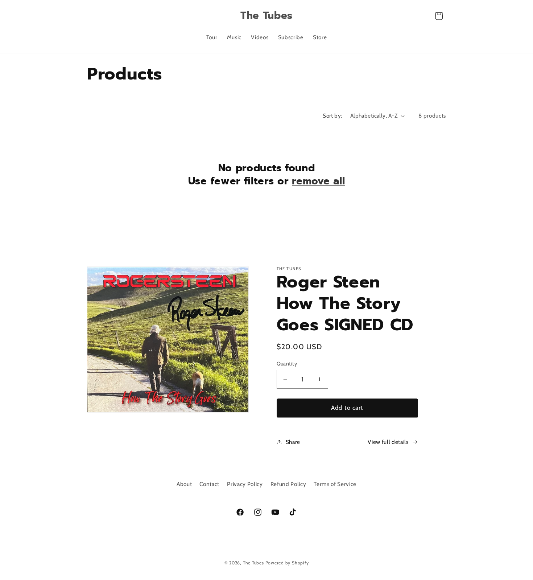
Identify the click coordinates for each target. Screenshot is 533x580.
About (184, 484)
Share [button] (293, 441)
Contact (209, 484)
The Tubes (253, 562)
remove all (318, 181)
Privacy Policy (245, 484)
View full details (388, 441)
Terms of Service (335, 484)
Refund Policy (288, 484)
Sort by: (332, 115)
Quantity (287, 363)
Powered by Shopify (287, 562)
